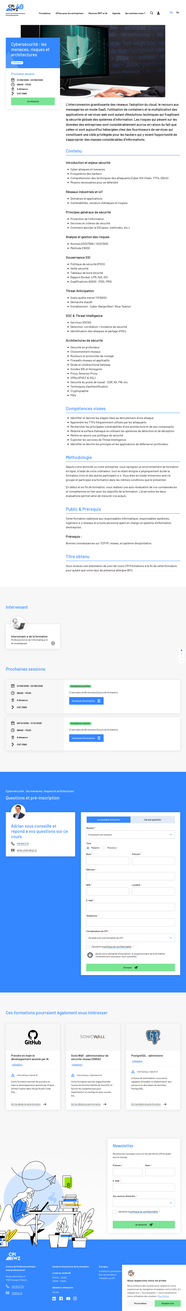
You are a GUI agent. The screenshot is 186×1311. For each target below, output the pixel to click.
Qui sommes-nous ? (135, 13)
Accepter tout (167, 1303)
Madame (95, 847)
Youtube (68, 1299)
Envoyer (127, 967)
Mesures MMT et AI (97, 13)
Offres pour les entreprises (69, 13)
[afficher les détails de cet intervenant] (53, 643)
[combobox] (145, 1203)
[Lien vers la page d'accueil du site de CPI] (15, 10)
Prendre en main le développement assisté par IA (30, 1057)
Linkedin (54, 1299)
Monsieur (112, 847)
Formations (45, 13)
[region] (154, 1288)
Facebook (61, 1299)
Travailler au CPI (107, 1278)
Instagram (75, 1299)
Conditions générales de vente (114, 1271)
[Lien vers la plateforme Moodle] (158, 10)
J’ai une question (152, 819)
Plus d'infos (163, 1296)
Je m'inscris (141, 1224)
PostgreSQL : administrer (147, 1055)
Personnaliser (140, 1303)
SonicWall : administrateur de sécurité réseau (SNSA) (89, 1057)
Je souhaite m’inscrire (108, 819)
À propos (103, 1266)
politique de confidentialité (117, 946)
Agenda (116, 13)
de (177, 12)
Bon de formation (107, 1274)
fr (171, 12)
